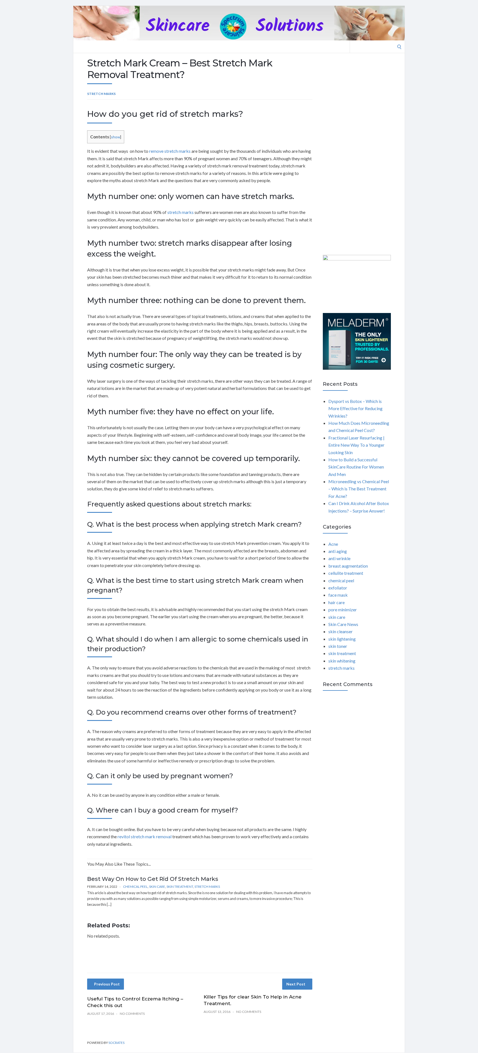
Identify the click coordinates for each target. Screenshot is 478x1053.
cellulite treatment (345, 573)
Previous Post (107, 984)
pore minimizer (342, 609)
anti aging (337, 551)
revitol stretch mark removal (145, 836)
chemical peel (135, 886)
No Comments (132, 1013)
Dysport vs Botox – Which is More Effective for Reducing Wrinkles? (355, 408)
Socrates (116, 1043)
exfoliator (337, 587)
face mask (338, 594)
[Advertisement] (357, 155)
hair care (336, 602)
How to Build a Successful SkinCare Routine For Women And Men (356, 467)
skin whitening (341, 660)
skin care (157, 886)
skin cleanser (340, 631)
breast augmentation (348, 565)
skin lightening (342, 638)
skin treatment (180, 886)
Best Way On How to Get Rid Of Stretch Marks (152, 879)
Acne (333, 544)
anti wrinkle (339, 558)
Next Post (295, 984)
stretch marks (101, 94)
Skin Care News (343, 624)
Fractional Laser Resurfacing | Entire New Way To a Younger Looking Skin (356, 445)
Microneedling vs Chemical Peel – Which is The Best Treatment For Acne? (358, 489)
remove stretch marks (170, 151)
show (115, 136)
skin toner (337, 646)
